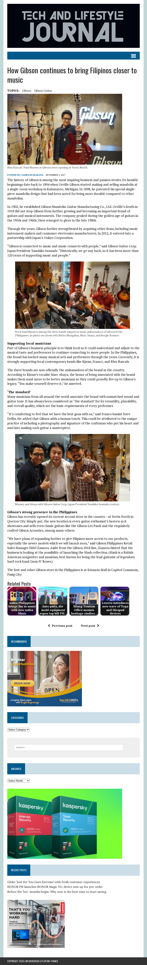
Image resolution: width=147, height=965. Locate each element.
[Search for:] (68, 747)
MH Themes (52, 961)
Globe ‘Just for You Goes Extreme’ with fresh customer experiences (53, 882)
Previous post (62, 625)
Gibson (26, 90)
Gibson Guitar (43, 90)
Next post (88, 625)
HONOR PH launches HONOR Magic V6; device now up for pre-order (55, 887)
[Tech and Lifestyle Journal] (73, 26)
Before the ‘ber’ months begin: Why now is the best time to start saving (56, 892)
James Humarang (32, 174)
